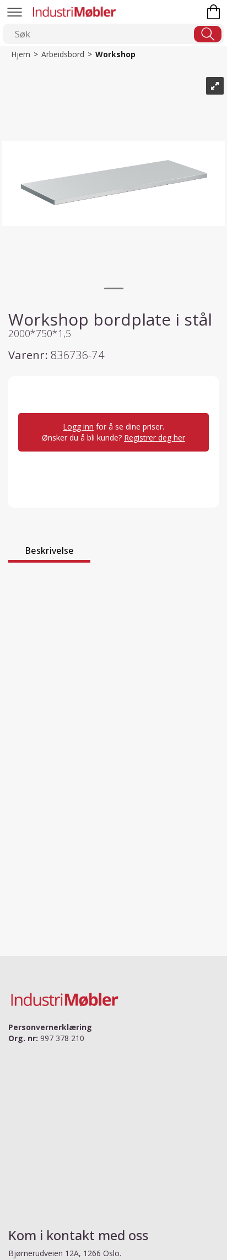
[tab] (49, 552)
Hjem (20, 54)
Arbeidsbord (62, 54)
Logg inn (78, 426)
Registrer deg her (154, 437)
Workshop (115, 54)
